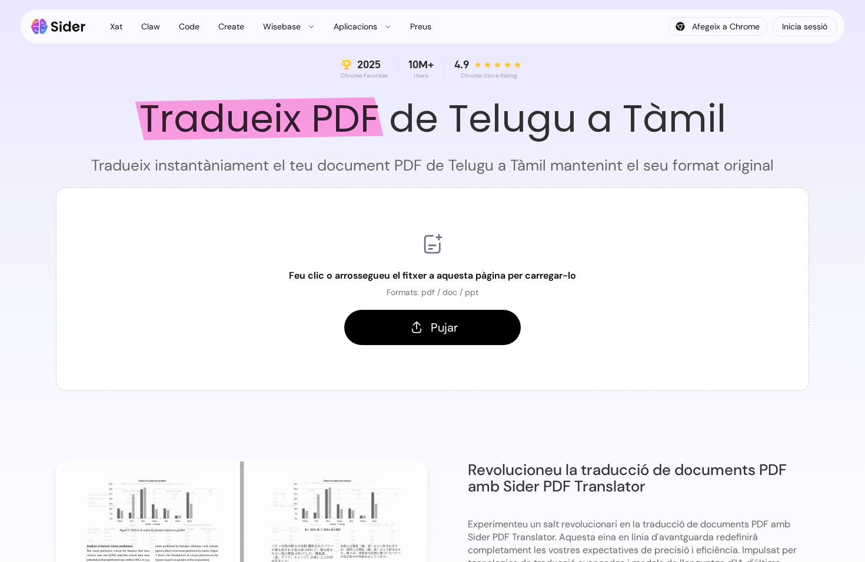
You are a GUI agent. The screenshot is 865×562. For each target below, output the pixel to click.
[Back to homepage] (58, 26)
